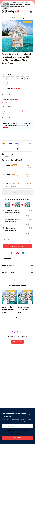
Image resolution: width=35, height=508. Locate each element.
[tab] (16, 48)
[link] (5, 5)
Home (4, 18)
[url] (8, 456)
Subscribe (17, 438)
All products (11, 18)
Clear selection (7, 95)
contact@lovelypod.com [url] (14, 454)
